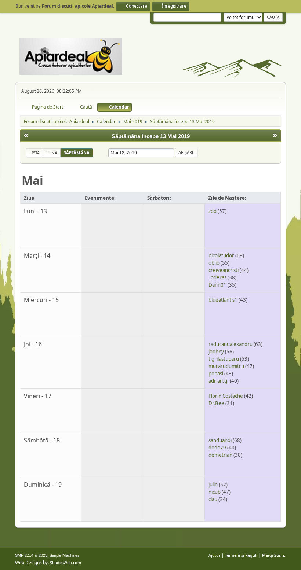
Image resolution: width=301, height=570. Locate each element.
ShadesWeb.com (65, 562)
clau (212, 499)
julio (213, 484)
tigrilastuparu (223, 359)
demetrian (220, 455)
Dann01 (217, 285)
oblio (214, 263)
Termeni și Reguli (241, 555)
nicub (214, 492)
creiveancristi (223, 270)
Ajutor (214, 555)
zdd (212, 211)
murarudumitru (226, 366)
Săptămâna (77, 152)
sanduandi (220, 440)
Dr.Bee (216, 403)
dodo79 (217, 447)
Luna (51, 152)
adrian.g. (218, 381)
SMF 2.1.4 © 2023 (31, 555)
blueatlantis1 (222, 300)
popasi (215, 373)
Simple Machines (65, 555)
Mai (32, 180)
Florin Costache (225, 396)
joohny (216, 351)
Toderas (217, 277)
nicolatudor (221, 255)
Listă (34, 152)
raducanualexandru (230, 344)
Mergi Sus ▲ (274, 555)
